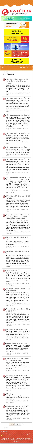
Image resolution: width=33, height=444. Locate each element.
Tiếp (18, 424)
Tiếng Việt (4, 431)
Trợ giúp (22, 434)
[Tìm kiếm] (30, 67)
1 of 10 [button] (12, 424)
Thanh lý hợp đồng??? (13, 270)
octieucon (8, 93)
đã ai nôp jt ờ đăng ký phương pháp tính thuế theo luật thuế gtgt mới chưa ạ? (17, 81)
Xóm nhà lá (11, 192)
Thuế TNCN (9, 233)
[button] (2, 68)
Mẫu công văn (10, 394)
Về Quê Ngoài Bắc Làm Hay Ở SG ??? (18, 98)
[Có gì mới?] (27, 67)
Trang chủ (27, 434)
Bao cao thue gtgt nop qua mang (16, 329)
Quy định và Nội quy (6, 434)
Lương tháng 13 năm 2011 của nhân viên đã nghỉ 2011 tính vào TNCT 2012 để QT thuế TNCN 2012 (17, 217)
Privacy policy (15, 434)
